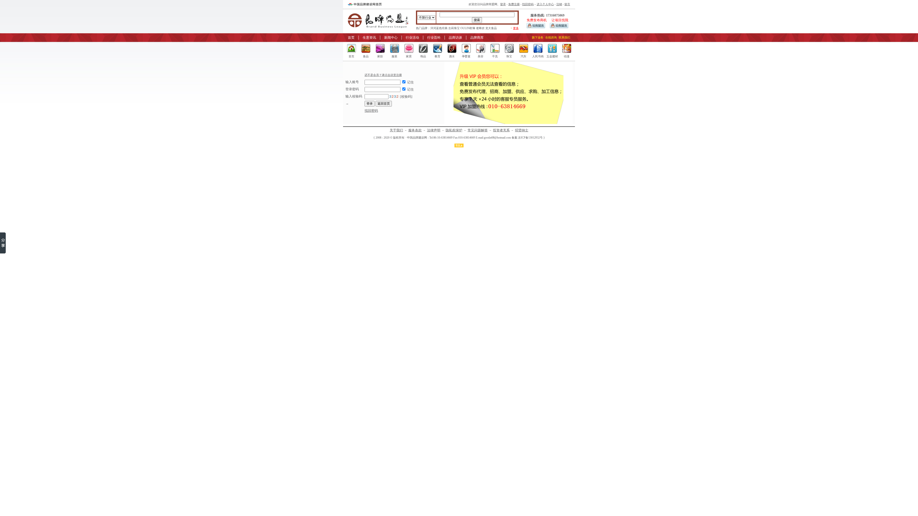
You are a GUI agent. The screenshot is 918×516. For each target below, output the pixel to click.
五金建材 (552, 56)
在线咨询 (551, 37)
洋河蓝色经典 (439, 28)
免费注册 (514, 4)
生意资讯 (369, 37)
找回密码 (528, 4)
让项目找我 (560, 20)
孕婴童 (466, 56)
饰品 (423, 56)
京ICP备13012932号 (530, 137)
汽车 (523, 56)
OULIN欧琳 (467, 28)
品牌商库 (477, 37)
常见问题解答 (478, 130)
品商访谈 (455, 37)
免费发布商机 (537, 20)
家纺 (380, 56)
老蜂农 (480, 28)
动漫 (566, 56)
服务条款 (415, 130)
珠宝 (509, 56)
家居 (409, 56)
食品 (366, 56)
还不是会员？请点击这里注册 (383, 75)
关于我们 (396, 130)
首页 (351, 37)
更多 (516, 28)
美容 (480, 56)
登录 (503, 4)
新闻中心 (391, 37)
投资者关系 (501, 130)
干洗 (495, 56)
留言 (567, 4)
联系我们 (564, 37)
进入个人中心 (545, 4)
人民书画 (538, 56)
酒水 (452, 56)
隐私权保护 (454, 130)
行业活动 (412, 37)
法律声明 (433, 130)
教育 (437, 56)
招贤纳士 (521, 130)
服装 (394, 56)
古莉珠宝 (454, 28)
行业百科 (434, 37)
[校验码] (405, 96)
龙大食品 (491, 28)
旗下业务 (537, 37)
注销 (559, 4)
